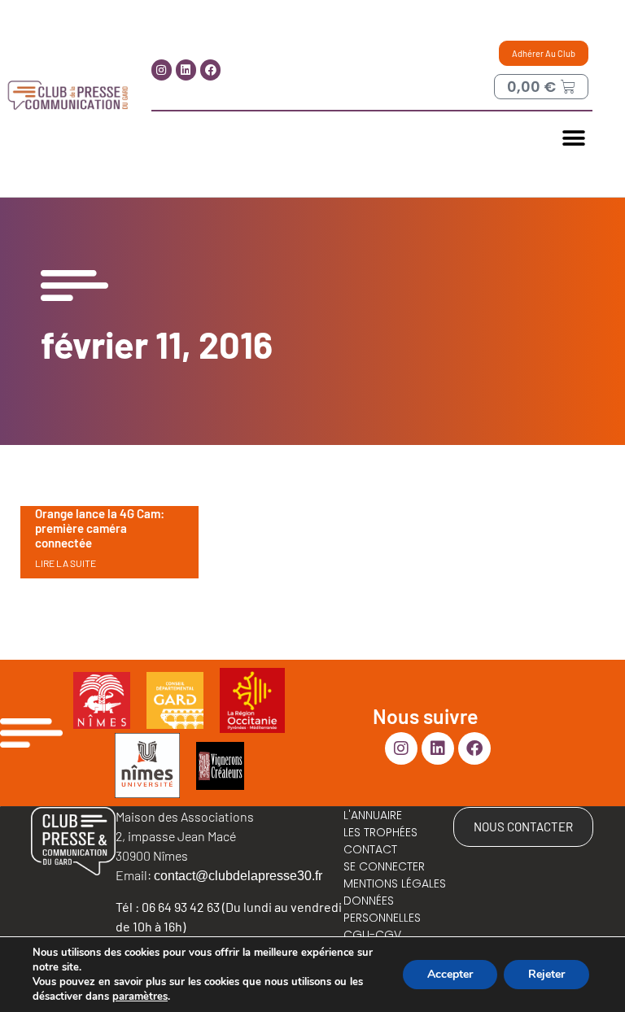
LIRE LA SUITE (65, 563)
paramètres (140, 996)
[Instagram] (161, 69)
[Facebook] (210, 69)
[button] (574, 138)
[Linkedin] (186, 69)
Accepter (450, 974)
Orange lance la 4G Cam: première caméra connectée (99, 528)
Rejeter (546, 974)
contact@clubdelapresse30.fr (238, 876)
